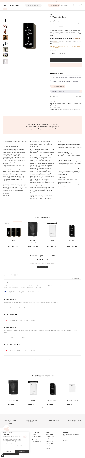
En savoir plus (38, 287)
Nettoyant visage (49, 438)
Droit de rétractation (36, 441)
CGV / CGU (49, 455)
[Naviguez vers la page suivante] (49, 360)
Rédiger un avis (42, 267)
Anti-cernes (48, 446)
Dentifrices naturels (50, 443)
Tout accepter (22, 451)
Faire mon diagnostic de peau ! (58, 86)
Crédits (80, 455)
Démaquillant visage (50, 436)
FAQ (33, 438)
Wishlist (78, 96)
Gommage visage (49, 441)
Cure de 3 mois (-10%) (64, 53)
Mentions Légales (57, 455)
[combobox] (22, 275)
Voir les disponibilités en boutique (67, 68)
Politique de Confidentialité (70, 455)
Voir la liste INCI (62, 187)
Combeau (52, 14)
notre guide (56, 41)
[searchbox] (8, 275)
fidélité (61, 26)
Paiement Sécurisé (36, 439)
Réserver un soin (65, 5)
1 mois (53, 53)
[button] (2, 455)
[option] (5, 20)
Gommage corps (49, 445)
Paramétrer (8, 451)
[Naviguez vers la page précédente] (35, 360)
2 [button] (42, 407)
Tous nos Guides (49, 434)
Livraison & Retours (36, 436)
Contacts (34, 434)
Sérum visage (48, 439)
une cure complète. (77, 38)
